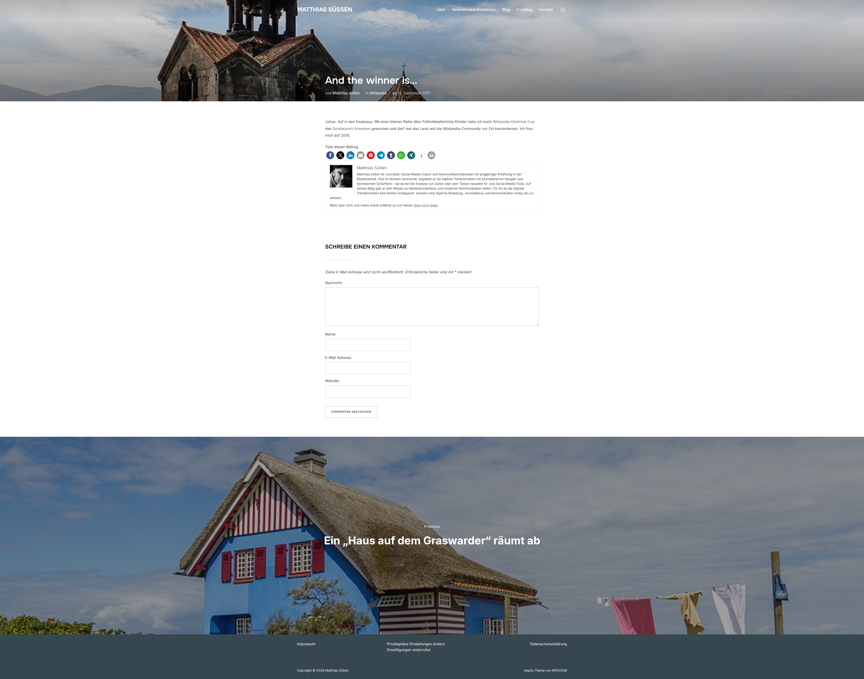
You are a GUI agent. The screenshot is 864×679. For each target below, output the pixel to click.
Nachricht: (333, 283)
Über (441, 9)
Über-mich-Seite (426, 205)
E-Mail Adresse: (338, 357)
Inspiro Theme (534, 670)
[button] (330, 155)
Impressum (306, 644)
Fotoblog (525, 9)
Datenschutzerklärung (548, 644)
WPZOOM (559, 670)
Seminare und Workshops (473, 9)
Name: (330, 334)
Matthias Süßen (324, 9)
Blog (506, 9)
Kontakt (546, 9)
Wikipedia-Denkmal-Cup (514, 121)
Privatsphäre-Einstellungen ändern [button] (416, 644)
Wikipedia (378, 93)
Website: (332, 380)
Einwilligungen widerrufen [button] (409, 649)
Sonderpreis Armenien (351, 128)
